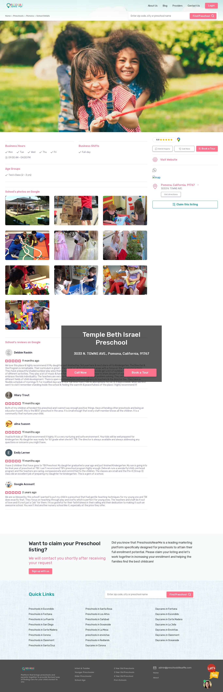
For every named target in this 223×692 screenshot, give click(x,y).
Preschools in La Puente (41, 619)
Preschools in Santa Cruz (42, 645)
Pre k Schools (120, 680)
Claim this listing (187, 204)
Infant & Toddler (82, 668)
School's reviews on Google (22, 342)
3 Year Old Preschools (124, 672)
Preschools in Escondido (41, 609)
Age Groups (12, 168)
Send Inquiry (164, 149)
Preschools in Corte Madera (43, 629)
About (156, 677)
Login (211, 5)
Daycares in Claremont (167, 635)
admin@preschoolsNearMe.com (175, 667)
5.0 (157, 139)
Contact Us (194, 5)
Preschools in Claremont (41, 640)
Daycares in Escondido (167, 614)
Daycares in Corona (96, 645)
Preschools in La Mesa (97, 629)
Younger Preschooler (84, 672)
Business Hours (15, 145)
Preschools (18, 16)
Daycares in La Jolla (165, 624)
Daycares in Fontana (166, 609)
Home (8, 16)
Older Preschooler (83, 676)
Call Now (80, 372)
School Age (80, 680)
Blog (165, 5)
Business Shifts (89, 145)
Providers (178, 5)
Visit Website (168, 159)
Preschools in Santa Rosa (99, 609)
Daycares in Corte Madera (168, 619)
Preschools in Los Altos (98, 614)
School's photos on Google (22, 191)
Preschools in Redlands (98, 640)
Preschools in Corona (40, 635)
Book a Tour (140, 372)
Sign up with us (40, 571)
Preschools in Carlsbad (97, 619)
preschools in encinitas (98, 635)
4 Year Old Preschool (123, 676)
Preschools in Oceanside (98, 624)
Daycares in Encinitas (166, 629)
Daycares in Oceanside (167, 640)
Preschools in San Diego (41, 624)
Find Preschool (201, 16)
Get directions (171, 194)
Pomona (30, 16)
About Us (153, 5)
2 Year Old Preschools (124, 668)
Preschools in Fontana (40, 614)
